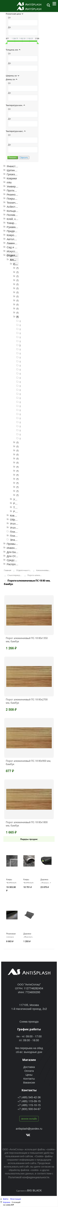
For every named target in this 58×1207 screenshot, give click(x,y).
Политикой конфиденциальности (28, 1177)
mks (9, 182)
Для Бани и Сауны (18, 552)
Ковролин (13, 235)
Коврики (12, 178)
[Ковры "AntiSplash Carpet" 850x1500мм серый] (29, 860)
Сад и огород (15, 247)
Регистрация (15, 1199)
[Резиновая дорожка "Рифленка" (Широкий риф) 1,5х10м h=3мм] (12, 915)
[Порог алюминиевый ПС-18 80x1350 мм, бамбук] (29, 615)
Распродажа (14, 564)
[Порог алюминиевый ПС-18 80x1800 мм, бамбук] (29, 799)
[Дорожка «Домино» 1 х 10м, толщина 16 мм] (46, 860)
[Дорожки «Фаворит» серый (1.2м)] (29, 915)
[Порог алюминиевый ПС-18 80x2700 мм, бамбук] (29, 676)
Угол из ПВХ (17, 523)
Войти (6, 1199)
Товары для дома (18, 223)
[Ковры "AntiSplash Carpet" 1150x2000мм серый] (12, 860)
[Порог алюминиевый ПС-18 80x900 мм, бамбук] (29, 738)
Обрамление (18, 519)
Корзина (6, 1202)
